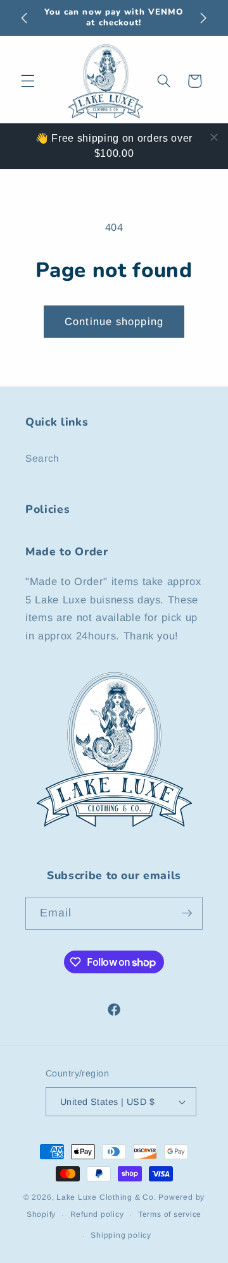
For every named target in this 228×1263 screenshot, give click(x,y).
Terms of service (169, 1214)
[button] (28, 81)
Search (42, 458)
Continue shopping (114, 321)
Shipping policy (121, 1235)
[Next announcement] (204, 18)
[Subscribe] (187, 913)
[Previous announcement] (25, 18)
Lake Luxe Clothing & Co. (106, 1197)
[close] (214, 137)
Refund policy (97, 1214)
